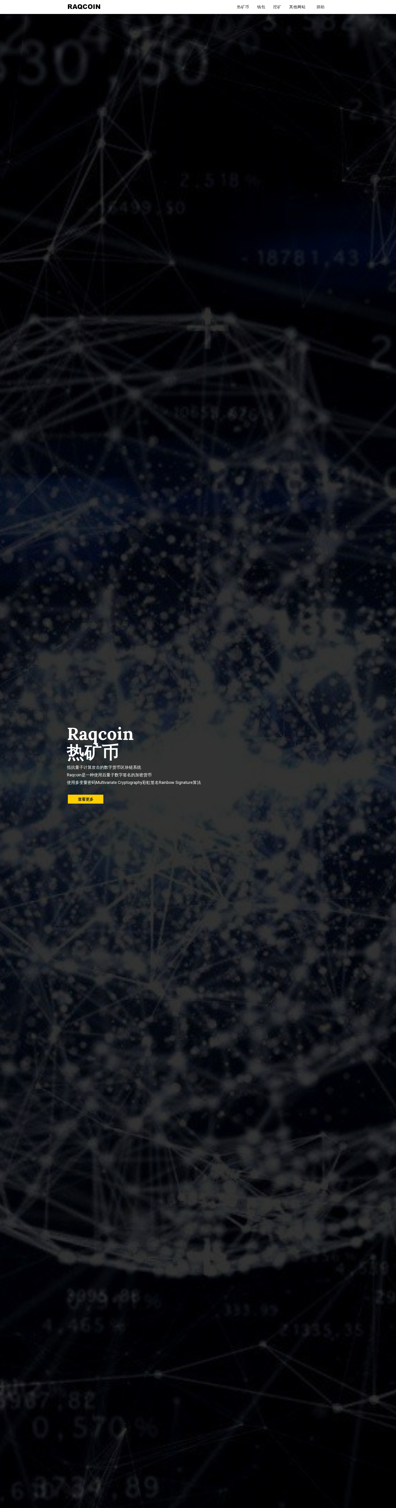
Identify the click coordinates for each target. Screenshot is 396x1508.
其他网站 (297, 6)
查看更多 (86, 799)
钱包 (261, 6)
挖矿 (277, 6)
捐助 (320, 6)
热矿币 (243, 6)
